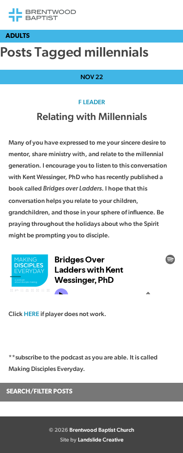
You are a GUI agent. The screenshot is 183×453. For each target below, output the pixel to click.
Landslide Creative (100, 439)
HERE (31, 313)
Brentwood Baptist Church (101, 430)
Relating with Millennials (92, 116)
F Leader (91, 101)
